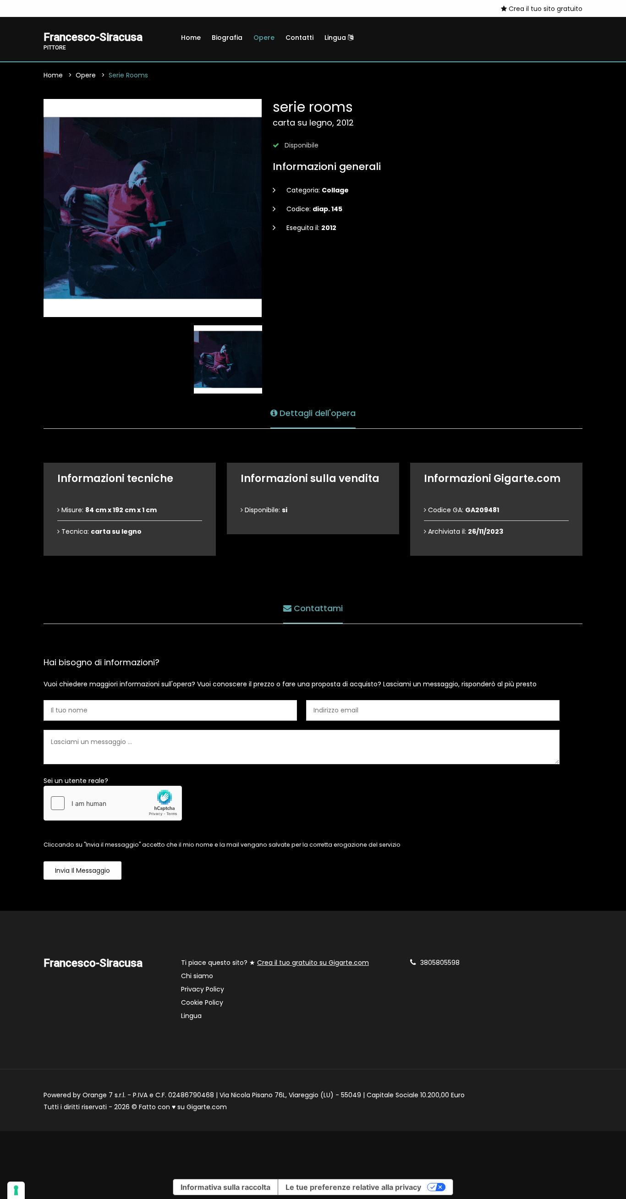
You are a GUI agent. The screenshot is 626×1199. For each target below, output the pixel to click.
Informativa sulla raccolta (225, 1187)
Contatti (299, 37)
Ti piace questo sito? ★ (275, 962)
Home (191, 37)
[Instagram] (46, 8)
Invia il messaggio (82, 870)
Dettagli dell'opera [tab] (316, 413)
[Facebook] (60, 8)
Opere (264, 37)
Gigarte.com (207, 1106)
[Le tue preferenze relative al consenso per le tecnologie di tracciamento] (16, 1190)
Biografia (227, 37)
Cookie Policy (202, 1002)
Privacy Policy (202, 989)
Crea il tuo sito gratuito (544, 8)
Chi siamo (197, 975)
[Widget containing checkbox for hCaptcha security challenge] (113, 803)
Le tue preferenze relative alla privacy (353, 1187)
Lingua (336, 37)
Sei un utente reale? (76, 780)
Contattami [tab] (317, 608)
